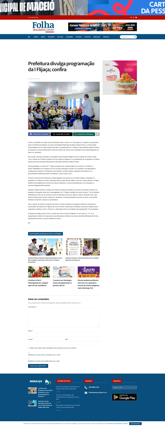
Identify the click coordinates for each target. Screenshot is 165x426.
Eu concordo (135, 423)
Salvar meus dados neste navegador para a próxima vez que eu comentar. (53, 348)
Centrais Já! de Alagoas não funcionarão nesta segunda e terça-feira (67, 397)
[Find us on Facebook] (131, 17)
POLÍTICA (88, 37)
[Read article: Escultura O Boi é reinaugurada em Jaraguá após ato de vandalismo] (39, 271)
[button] (102, 27)
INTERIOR (51, 37)
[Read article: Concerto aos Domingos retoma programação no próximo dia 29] (64, 271)
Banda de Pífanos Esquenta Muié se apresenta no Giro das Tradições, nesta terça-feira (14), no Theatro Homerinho (45, 260)
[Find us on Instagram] (133, 17)
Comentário (32, 307)
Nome (30, 331)
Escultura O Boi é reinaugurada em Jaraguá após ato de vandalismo (38, 283)
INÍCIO (36, 37)
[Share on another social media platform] (97, 134)
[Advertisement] (120, 112)
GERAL (43, 37)
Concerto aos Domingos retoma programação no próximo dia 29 (62, 283)
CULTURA (60, 37)
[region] (82, 7)
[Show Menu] (29, 37)
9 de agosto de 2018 (33, 78)
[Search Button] (135, 37)
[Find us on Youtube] (136, 17)
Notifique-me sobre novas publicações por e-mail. (44, 361)
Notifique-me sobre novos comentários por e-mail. (44, 355)
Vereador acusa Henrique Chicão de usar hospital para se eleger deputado (45, 404)
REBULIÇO (97, 37)
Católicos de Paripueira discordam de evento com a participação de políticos (45, 392)
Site (66, 339)
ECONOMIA (69, 37)
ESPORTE (79, 37)
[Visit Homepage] (41, 27)
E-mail (30, 339)
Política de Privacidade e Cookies (118, 423)
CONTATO (106, 37)
